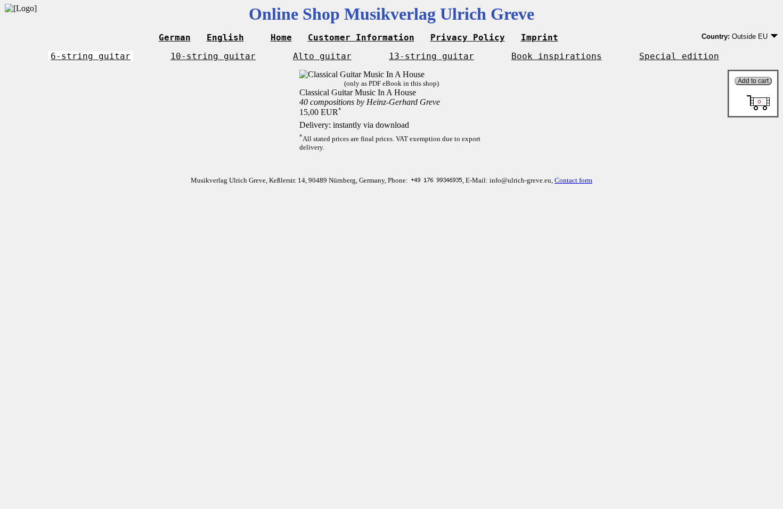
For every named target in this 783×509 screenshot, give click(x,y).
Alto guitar (322, 56)
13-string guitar (431, 56)
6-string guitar (90, 56)
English (225, 37)
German (175, 37)
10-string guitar (213, 56)
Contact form (573, 180)
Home (281, 37)
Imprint (539, 37)
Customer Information (361, 37)
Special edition (679, 56)
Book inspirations (556, 56)
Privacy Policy (467, 37)
